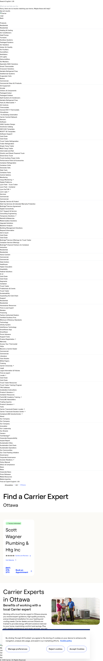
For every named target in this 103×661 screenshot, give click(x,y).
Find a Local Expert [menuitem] (7, 308)
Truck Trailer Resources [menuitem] (8, 382)
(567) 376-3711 (8, 570)
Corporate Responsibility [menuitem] (8, 438)
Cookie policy (66, 641)
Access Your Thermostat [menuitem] (8, 344)
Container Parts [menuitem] (5, 172)
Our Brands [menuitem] (4, 431)
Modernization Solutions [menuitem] (8, 220)
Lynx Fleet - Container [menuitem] (7, 187)
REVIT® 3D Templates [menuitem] (7, 131)
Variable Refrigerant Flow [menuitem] (9, 71)
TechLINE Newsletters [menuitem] (8, 399)
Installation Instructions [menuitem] (8, 390)
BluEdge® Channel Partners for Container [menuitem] (14, 245)
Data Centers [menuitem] (4, 262)
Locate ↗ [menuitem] (3, 375)
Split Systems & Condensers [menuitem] (10, 98)
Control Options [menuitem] (5, 175)
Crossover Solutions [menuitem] (7, 69)
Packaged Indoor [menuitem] (6, 93)
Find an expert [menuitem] (5, 373)
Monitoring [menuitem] (4, 177)
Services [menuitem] (3, 194)
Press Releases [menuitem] (5, 474)
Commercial (4, 83)
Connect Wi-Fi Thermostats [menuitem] (9, 110)
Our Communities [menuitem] (6, 450)
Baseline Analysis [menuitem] (6, 225)
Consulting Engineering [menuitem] (8, 213)
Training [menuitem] (3, 363)
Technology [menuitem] (4, 322)
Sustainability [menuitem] (5, 293)
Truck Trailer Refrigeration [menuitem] (9, 141)
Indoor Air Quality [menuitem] (6, 47)
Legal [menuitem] (2, 368)
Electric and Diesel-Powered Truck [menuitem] (12, 153)
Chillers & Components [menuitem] (8, 90)
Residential (4, 28)
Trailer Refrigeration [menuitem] (7, 143)
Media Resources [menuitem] (6, 476)
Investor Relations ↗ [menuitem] (7, 460)
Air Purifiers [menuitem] (4, 49)
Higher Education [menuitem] (6, 267)
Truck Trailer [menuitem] (4, 286)
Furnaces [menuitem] (3, 37)
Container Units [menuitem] (5, 165)
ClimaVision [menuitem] (4, 112)
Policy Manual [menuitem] (5, 462)
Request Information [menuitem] (7, 230)
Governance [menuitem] (4, 455)
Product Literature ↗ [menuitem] (7, 392)
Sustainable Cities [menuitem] (6, 443)
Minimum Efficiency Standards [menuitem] (11, 320)
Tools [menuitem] (2, 407)
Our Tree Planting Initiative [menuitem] (9, 452)
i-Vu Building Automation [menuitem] (9, 114)
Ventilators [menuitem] (3, 54)
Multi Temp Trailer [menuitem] (6, 148)
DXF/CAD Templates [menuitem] (7, 129)
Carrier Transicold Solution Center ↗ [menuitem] (13, 411)
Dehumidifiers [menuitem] (5, 59)
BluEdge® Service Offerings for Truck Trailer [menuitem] (15, 240)
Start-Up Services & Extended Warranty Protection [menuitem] (17, 204)
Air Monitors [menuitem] (4, 61)
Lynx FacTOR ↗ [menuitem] (5, 189)
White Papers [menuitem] (4, 361)
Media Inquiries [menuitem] (5, 479)
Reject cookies (55, 649)
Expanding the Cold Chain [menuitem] (9, 296)
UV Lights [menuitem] (3, 57)
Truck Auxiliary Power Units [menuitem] (10, 158)
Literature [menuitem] (3, 356)
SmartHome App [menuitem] (6, 329)
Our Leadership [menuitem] (5, 428)
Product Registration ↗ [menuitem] (8, 339)
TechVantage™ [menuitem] (5, 435)
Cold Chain (4, 138)
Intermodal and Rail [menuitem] (7, 151)
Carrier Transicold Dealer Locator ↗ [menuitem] (12, 409)
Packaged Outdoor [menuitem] (6, 95)
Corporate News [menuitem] (5, 472)
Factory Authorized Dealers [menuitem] (9, 315)
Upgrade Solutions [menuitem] (6, 223)
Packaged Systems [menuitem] (6, 42)
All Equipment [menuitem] (5, 86)
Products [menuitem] (3, 23)
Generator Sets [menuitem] (5, 167)
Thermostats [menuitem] (4, 107)
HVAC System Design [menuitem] (7, 124)
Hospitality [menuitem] (4, 269)
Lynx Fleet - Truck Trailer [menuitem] (9, 184)
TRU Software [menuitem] (5, 387)
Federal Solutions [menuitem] (6, 271)
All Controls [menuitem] (4, 105)
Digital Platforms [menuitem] (6, 182)
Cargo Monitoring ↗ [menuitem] (7, 179)
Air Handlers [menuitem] (4, 45)
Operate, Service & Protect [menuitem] (9, 201)
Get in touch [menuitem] (4, 233)
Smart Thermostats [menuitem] (7, 66)
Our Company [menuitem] (5, 423)
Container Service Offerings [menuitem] (9, 242)
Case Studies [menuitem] (4, 358)
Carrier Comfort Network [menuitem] (8, 117)
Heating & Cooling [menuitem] (6, 30)
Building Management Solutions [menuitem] (11, 228)
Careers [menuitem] (2, 433)
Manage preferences (17, 649)
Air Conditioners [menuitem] (5, 32)
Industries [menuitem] (3, 247)
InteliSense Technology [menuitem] (8, 327)
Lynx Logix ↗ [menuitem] (4, 192)
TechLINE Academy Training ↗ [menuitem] (11, 397)
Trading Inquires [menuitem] (6, 402)
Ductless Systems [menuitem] (6, 40)
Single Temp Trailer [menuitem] (7, 146)
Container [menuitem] (3, 283)
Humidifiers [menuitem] (4, 52)
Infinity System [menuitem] (5, 324)
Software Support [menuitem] (6, 134)
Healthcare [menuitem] (4, 264)
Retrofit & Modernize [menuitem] (7, 218)
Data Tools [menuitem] (3, 170)
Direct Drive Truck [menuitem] (6, 155)
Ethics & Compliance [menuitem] (7, 464)
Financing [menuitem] (3, 312)
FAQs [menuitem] (2, 346)
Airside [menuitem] (2, 88)
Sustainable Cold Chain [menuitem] (8, 445)
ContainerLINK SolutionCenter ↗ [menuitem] (11, 414)
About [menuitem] (2, 416)
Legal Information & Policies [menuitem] (10, 370)
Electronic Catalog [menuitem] (6, 126)
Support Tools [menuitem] (5, 337)
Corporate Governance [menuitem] (8, 457)
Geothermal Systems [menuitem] (7, 73)
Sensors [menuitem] (3, 119)
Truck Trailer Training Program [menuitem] (11, 385)
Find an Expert (5, 481)
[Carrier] (51, 14)
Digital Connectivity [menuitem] (7, 208)
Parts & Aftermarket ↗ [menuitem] (8, 102)
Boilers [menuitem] (2, 78)
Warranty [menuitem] (3, 341)
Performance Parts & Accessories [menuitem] (12, 160)
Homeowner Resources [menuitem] (8, 305)
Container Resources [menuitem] (7, 394)
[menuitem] (4, 25)
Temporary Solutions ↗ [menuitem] (8, 216)
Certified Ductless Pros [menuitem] (8, 317)
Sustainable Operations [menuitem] (8, 448)
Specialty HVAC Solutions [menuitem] (9, 64)
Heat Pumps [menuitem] (4, 35)
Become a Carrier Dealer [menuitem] (8, 349)
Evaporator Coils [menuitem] (6, 76)
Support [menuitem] (3, 298)
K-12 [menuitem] (1, 274)
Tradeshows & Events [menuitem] (7, 288)
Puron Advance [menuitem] (5, 334)
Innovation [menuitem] (3, 426)
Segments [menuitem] (3, 281)
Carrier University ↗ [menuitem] (7, 365)
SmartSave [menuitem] (4, 332)
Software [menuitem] (3, 122)
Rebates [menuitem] (3, 310)
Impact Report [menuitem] (5, 440)
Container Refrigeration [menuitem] (8, 163)
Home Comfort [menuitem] (5, 254)
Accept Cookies (77, 649)
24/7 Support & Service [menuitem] (8, 211)
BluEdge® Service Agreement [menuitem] (10, 206)
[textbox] (25, 624)
